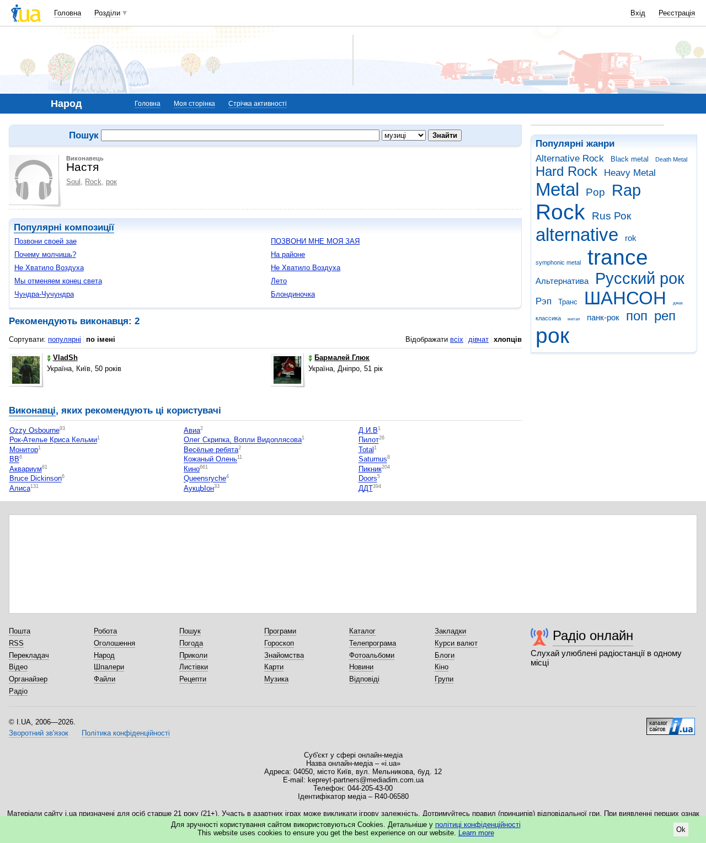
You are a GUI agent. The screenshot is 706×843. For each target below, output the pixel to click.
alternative (577, 234)
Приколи (193, 655)
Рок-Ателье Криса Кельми (53, 440)
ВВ (14, 459)
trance (617, 257)
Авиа (192, 430)
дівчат (478, 339)
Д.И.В (368, 430)
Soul (73, 182)
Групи (444, 679)
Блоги (444, 655)
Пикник (370, 469)
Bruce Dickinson (35, 479)
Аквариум (25, 469)
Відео (18, 667)
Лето (279, 281)
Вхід (637, 13)
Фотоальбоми (371, 655)
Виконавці (32, 410)
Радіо (18, 691)
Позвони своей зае (45, 241)
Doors (368, 479)
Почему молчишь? (45, 254)
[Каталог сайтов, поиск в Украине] (670, 722)
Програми (280, 631)
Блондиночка (293, 294)
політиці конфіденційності (478, 824)
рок (552, 335)
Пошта (19, 631)
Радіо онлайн (593, 635)
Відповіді (364, 679)
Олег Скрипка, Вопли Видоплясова (243, 440)
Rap (626, 190)
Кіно (441, 667)
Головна (67, 13)
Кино (192, 469)
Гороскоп (279, 643)
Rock (560, 212)
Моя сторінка (194, 104)
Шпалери (109, 667)
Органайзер (28, 679)
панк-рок (603, 317)
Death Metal (671, 159)
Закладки (450, 631)
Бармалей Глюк (342, 357)
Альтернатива (562, 281)
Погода (191, 643)
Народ (104, 655)
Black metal (630, 159)
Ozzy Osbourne (34, 430)
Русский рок (639, 278)
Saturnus (373, 459)
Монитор (23, 449)
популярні (64, 339)
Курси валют (456, 643)
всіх (456, 339)
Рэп (544, 301)
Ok (681, 829)
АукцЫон (199, 488)
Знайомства (284, 655)
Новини (361, 667)
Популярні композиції (64, 227)
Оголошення (114, 643)
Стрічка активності (257, 104)
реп (665, 316)
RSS (16, 643)
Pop (595, 192)
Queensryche (205, 479)
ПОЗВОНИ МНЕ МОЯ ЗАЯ (315, 241)
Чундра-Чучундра (44, 294)
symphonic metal (558, 262)
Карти (274, 667)
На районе (288, 254)
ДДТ (366, 488)
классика (548, 318)
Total (366, 449)
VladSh (65, 357)
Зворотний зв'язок (38, 733)
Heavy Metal (630, 173)
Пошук (190, 631)
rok (631, 238)
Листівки (193, 667)
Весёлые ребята (211, 449)
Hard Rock (566, 171)
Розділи (107, 13)
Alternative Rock (570, 158)
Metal (557, 189)
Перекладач (29, 655)
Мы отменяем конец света (58, 281)
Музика (276, 679)
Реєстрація (677, 13)
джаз (678, 302)
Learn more (476, 833)
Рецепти (192, 679)
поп (637, 316)
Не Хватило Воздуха (49, 268)
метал (574, 318)
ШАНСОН (625, 298)
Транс (567, 302)
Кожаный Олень (210, 459)
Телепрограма (372, 643)
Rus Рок (611, 216)
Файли (104, 679)
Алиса (19, 488)
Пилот (369, 440)
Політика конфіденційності (126, 733)
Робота (105, 631)
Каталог (362, 631)
